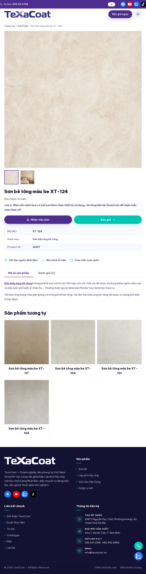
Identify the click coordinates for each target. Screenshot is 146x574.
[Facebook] (123, 4)
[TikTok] (143, 4)
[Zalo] (136, 4)
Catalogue (13, 535)
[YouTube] (129, 4)
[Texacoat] (55, 14)
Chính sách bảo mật (106, 567)
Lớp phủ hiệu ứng (89, 475)
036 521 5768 (93, 542)
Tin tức (11, 528)
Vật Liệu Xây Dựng (89, 481)
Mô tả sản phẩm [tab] (18, 273)
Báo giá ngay (120, 14)
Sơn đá (83, 469)
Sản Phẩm (23, 26)
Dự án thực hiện (16, 522)
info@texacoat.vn (95, 552)
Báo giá (106, 219)
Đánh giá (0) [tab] (46, 273)
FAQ (9, 541)
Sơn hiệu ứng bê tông (45, 239)
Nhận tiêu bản (40, 219)
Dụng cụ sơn (86, 488)
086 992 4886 (110, 542)
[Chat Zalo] (138, 556)
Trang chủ (9, 26)
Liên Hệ (11, 547)
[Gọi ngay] (138, 546)
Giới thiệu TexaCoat (19, 516)
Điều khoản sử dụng (131, 567)
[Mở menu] (138, 14)
